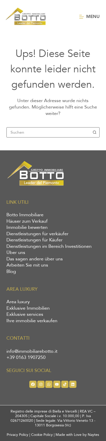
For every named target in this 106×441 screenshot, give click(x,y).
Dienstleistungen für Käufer (34, 240)
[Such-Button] (94, 132)
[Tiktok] (64, 384)
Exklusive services (24, 314)
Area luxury (18, 301)
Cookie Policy (42, 434)
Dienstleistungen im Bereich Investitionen (49, 246)
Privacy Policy (17, 434)
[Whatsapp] (48, 384)
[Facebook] (33, 384)
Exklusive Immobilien (28, 308)
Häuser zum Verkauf (27, 221)
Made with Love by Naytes (77, 434)
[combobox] (48, 132)
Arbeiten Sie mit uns (27, 265)
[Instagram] (41, 384)
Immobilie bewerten (27, 227)
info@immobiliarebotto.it (31, 351)
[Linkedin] (72, 384)
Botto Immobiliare (24, 215)
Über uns (15, 252)
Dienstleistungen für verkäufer (37, 234)
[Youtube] (56, 384)
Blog (11, 271)
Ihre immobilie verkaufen (31, 320)
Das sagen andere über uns (34, 259)
